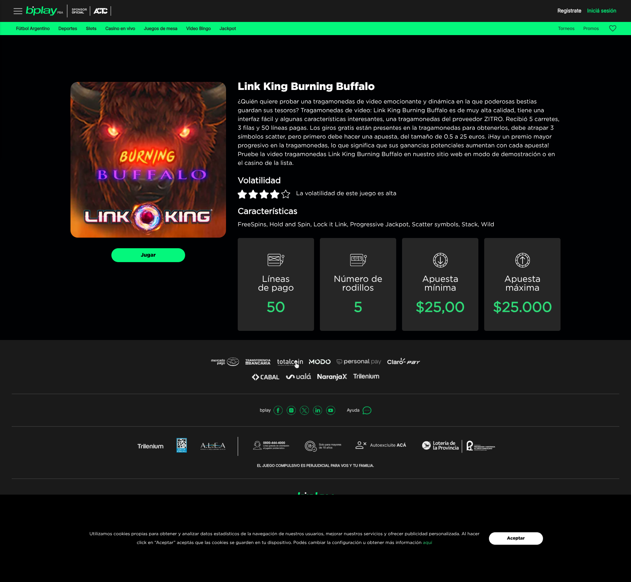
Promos (591, 28)
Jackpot (227, 28)
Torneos (566, 28)
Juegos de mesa (160, 28)
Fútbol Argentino (33, 28)
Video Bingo (198, 28)
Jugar (148, 255)
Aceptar (516, 538)
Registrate (569, 11)
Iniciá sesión (601, 11)
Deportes (67, 28)
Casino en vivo (120, 28)
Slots (91, 28)
